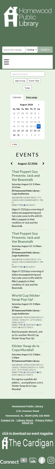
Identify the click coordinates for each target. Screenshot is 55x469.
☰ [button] (6, 62)
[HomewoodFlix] (23, 460)
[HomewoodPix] (32, 460)
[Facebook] (41, 460)
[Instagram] (50, 460)
